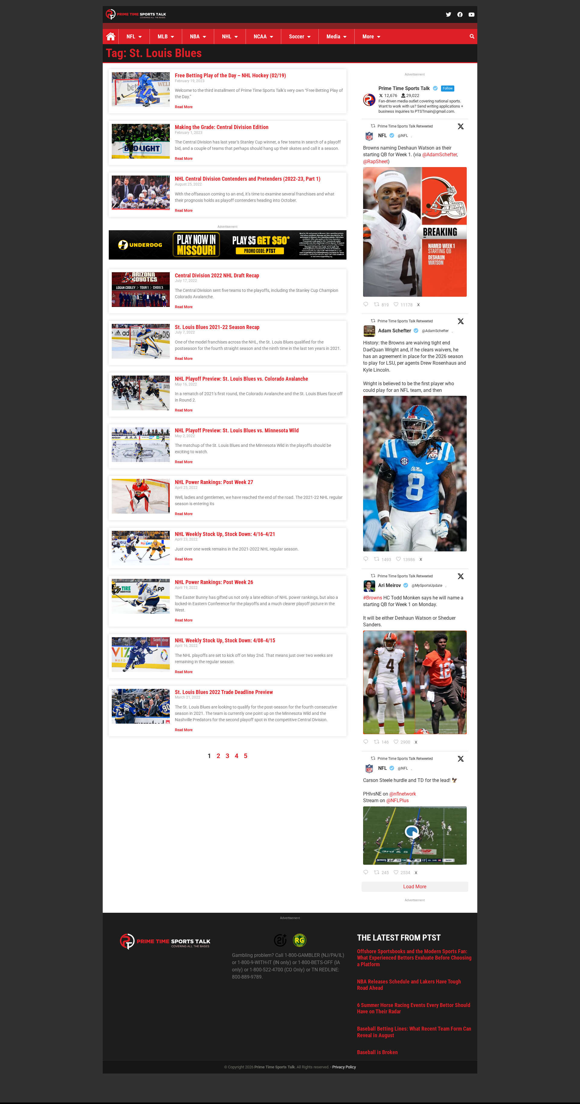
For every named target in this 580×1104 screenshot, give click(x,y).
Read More (183, 107)
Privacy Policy (344, 1067)
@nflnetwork (402, 794)
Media (333, 36)
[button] (472, 36)
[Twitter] (448, 14)
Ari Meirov (389, 585)
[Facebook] (460, 14)
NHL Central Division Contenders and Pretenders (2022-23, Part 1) (248, 179)
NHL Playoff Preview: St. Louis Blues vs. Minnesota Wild (237, 430)
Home (110, 36)
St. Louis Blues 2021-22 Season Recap (217, 327)
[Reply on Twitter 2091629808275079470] (367, 559)
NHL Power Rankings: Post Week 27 (214, 482)
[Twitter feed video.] (415, 835)
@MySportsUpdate (427, 585)
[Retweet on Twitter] (373, 126)
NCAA (260, 36)
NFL (131, 36)
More (368, 36)
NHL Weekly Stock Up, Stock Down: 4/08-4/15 (225, 640)
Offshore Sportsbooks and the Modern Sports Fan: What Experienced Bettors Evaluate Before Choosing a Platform (414, 957)
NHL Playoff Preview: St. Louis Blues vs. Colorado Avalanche (241, 379)
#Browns (372, 598)
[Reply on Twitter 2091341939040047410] (367, 873)
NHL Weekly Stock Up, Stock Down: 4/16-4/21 (225, 534)
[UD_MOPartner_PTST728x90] (227, 258)
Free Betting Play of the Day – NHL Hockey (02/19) (230, 75)
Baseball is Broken (377, 1052)
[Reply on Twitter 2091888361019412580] (367, 305)
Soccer (296, 36)
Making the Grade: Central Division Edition (222, 127)
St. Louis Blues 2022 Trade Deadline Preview (224, 692)
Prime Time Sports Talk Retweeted (405, 126)
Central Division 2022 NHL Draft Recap (217, 275)
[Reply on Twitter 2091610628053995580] (367, 742)
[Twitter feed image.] (415, 232)
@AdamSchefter (439, 154)
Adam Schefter (394, 331)
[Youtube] (471, 14)
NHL (226, 36)
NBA (195, 36)
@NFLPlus (397, 800)
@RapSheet (375, 161)
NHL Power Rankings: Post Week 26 (214, 582)
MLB (163, 36)
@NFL (403, 136)
